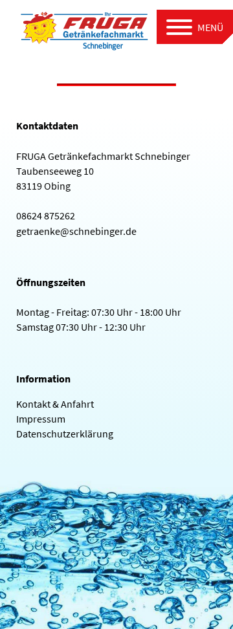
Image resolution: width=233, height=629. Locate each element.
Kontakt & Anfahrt (55, 403)
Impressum (40, 418)
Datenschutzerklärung (64, 433)
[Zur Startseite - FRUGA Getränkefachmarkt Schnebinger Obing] (84, 29)
